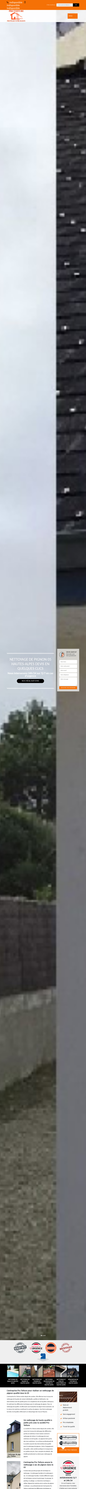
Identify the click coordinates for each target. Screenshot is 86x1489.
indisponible (15, 2)
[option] (43, 744)
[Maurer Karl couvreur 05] (16, 16)
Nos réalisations (30, 681)
